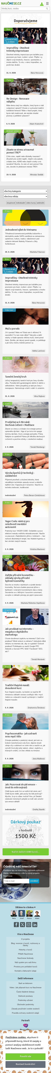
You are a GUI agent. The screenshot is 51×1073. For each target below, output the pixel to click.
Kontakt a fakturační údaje (25, 971)
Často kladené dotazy (25, 992)
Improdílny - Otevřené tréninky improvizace (17, 49)
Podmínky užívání (25, 1000)
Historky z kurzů (25, 950)
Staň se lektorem (25, 983)
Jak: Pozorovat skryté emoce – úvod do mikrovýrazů (21, 786)
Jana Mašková (39, 759)
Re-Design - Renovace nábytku (17, 100)
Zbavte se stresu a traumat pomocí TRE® (20, 151)
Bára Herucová (37, 73)
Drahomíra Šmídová (36, 708)
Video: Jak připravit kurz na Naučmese (25, 987)
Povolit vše (25, 1056)
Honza (29, 918)
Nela (14, 918)
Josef (22, 918)
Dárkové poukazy (25, 996)
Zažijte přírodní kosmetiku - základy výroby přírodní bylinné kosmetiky (19, 578)
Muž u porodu (12, 328)
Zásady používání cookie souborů (25, 1009)
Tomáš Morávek (38, 659)
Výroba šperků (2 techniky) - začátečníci (19, 474)
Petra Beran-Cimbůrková (34, 495)
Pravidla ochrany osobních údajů (25, 1013)
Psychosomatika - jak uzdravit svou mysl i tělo (21, 735)
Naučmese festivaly (25, 958)
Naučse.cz (11, 3)
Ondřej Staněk (39, 809)
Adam (37, 918)
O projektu (25, 939)
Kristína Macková (37, 549)
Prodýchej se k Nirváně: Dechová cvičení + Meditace (19, 423)
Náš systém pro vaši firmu (25, 962)
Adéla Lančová (38, 351)
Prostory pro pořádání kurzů (25, 967)
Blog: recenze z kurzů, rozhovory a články (25, 944)
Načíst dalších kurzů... (26, 851)
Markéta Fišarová (37, 252)
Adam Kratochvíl (36, 124)
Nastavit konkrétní (25, 1064)
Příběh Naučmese (25, 954)
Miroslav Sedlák (36, 175)
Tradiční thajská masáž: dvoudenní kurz (17, 687)
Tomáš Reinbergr (37, 447)
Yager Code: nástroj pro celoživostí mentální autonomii (17, 524)
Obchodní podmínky (25, 1004)
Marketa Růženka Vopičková (33, 603)
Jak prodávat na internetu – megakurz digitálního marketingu (19, 631)
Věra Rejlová (39, 396)
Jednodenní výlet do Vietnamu (21, 229)
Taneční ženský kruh (15, 376)
